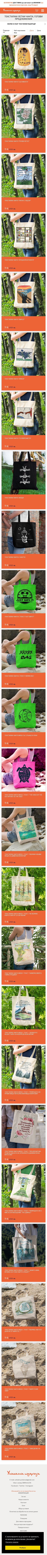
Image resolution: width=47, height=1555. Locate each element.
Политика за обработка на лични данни (24, 1511)
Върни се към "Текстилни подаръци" (21, 24)
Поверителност (23, 1527)
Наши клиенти (24, 1499)
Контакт (24, 1502)
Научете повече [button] (12, 1542)
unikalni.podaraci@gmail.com (24, 1480)
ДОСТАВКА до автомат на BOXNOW (26, 3)
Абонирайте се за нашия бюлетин (23, 1491)
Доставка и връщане (23, 1521)
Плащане (23, 1518)
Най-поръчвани (19, 30)
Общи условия (24, 1508)
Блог (23, 1505)
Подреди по (6, 31)
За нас (23, 1496)
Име (15, 33)
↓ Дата (31, 30)
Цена (39, 30)
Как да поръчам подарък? (23, 1524)
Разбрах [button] (23, 1548)
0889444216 (26, 1483)
